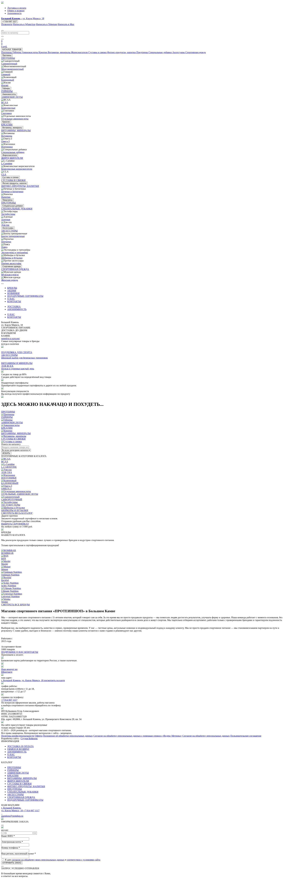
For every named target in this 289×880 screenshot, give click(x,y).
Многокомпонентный (12, 69)
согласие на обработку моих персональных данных (38, 859)
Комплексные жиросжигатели (16, 169)
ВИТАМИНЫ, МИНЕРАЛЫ (22, 778)
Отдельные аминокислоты (14, 118)
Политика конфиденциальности (17, 736)
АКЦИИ (11, 290)
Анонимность (14, 13)
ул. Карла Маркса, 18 (22, 18)
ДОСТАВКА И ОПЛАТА (20, 746)
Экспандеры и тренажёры (14, 252)
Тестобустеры (8, 214)
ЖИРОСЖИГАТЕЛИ (18, 781)
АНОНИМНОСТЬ (16, 309)
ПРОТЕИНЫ (14, 767)
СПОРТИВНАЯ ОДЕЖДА (21, 797)
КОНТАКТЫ (14, 301)
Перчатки (6, 241)
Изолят (4, 85)
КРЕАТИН (13, 775)
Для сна (5, 225)
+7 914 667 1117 (9, 21)
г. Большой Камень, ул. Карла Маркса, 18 (22, 680)
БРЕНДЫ (12, 288)
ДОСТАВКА (14, 306)
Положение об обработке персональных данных (68, 736)
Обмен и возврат (16, 10)
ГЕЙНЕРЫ (13, 770)
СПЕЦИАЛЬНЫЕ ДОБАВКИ (22, 792)
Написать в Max (66, 24)
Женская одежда (9, 280)
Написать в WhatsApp (24, 24)
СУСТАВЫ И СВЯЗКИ (19, 783)
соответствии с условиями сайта (83, 859)
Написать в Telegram (46, 24)
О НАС (11, 298)
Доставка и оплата (16, 8)
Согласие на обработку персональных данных (206, 736)
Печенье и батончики (12, 191)
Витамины (6, 136)
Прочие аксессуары (11, 263)
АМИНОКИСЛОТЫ (18, 773)
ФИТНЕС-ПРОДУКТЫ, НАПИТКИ (26, 786)
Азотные (5, 219)
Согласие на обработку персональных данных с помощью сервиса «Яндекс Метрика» (137, 736)
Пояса (4, 247)
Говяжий (5, 74)
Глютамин (6, 113)
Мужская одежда (10, 274)
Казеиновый (7, 80)
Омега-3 (5, 141)
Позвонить (6, 24)
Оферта (38, 736)
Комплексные (8, 108)
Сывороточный (9, 63)
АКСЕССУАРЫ (15, 794)
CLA (3, 174)
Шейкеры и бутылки (11, 258)
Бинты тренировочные (13, 236)
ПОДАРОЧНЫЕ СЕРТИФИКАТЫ (25, 296)
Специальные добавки (12, 152)
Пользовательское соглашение (245, 736)
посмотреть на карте (54, 680)
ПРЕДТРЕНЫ (14, 789)
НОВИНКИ (13, 293)
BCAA (4, 102)
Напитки (5, 197)
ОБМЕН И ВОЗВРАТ (18, 749)
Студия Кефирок (29, 738)
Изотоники (7, 146)
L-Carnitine (6, 163)
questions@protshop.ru (12, 816)
